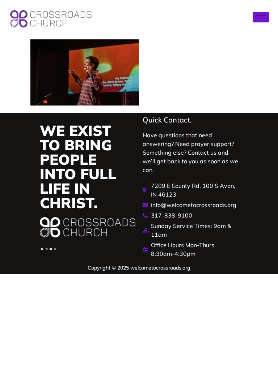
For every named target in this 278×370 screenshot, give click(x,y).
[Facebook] (42, 249)
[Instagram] (46, 249)
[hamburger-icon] (261, 17)
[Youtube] (51, 249)
